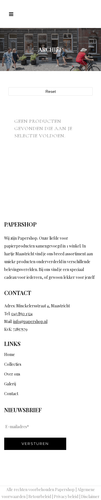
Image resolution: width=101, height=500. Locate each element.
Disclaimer (90, 496)
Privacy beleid (66, 496)
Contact (11, 393)
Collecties (12, 364)
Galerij (10, 383)
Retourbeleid (39, 496)
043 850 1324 (22, 313)
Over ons (12, 374)
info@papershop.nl (30, 321)
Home (9, 354)
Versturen (35, 443)
